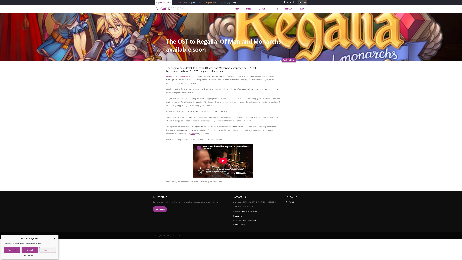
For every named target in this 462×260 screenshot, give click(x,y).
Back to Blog (288, 60)
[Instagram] (293, 2)
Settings (47, 250)
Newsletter (160, 209)
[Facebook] (284, 2)
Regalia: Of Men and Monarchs (178, 76)
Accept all (12, 250)
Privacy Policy (240, 225)
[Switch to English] (305, 2)
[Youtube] (290, 2)
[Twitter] (287, 2)
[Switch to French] (300, 2)
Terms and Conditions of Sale (245, 220)
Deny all (29, 250)
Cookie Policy (28, 255)
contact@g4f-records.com (250, 211)
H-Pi (193, 134)
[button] (55, 238)
